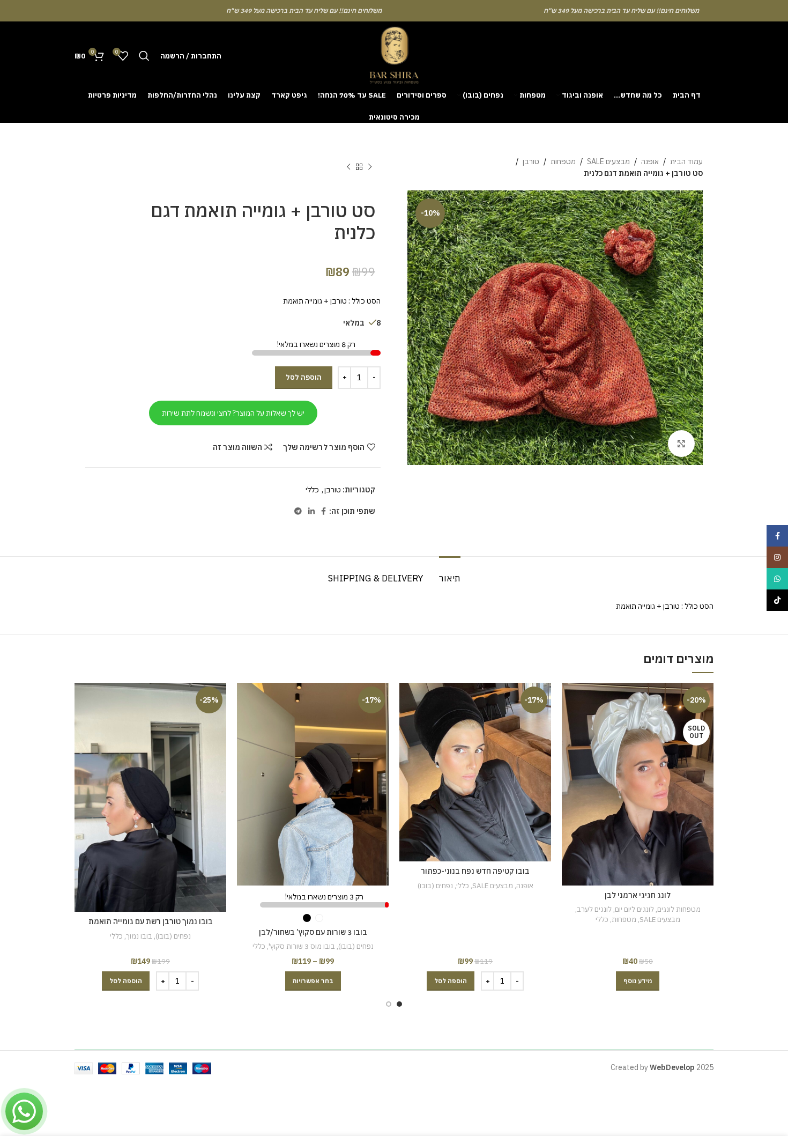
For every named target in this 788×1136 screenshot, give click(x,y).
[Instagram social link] (777, 557)
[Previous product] (370, 167)
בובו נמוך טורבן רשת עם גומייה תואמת (150, 921)
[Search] (144, 56)
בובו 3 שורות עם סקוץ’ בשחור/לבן (313, 932)
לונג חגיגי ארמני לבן (638, 895)
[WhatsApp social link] (777, 578)
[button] (450, 981)
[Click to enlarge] (681, 443)
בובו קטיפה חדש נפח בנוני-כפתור (475, 871)
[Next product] (348, 167)
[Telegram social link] (298, 511)
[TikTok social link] (777, 600)
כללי (312, 490)
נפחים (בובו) (435, 885)
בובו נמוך (139, 936)
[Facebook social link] (323, 511)
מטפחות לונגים (679, 909)
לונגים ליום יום (634, 909)
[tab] (449, 572)
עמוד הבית (686, 161)
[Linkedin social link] (311, 511)
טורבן (531, 161)
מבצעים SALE (608, 161)
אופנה (650, 161)
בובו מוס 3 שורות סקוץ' (302, 946)
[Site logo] (394, 55)
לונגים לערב (594, 909)
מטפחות (563, 161)
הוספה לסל (304, 377)
